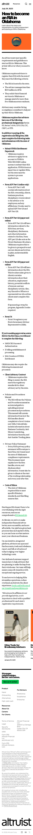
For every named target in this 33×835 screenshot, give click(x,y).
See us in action (10, 682)
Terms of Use (8, 778)
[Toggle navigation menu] (30, 4)
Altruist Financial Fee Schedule (14, 769)
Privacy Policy (19, 778)
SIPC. (9, 763)
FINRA (5, 763)
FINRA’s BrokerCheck (10, 806)
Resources (16, 4)
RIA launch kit (21, 515)
